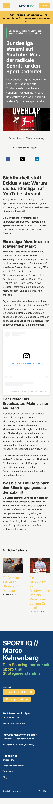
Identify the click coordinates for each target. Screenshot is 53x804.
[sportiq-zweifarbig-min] (26, 5)
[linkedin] (44, 791)
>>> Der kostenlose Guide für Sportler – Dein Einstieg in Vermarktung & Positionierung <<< (26, 18)
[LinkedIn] (37, 159)
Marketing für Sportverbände (31, 31)
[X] (22, 159)
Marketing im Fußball (17, 33)
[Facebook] (8, 159)
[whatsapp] (49, 791)
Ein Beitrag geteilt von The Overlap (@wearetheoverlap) (28, 391)
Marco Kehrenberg (35, 138)
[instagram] (39, 791)
